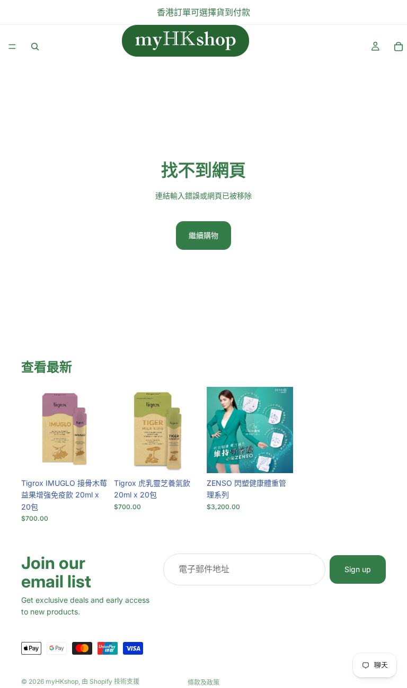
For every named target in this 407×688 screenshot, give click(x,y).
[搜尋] (35, 46)
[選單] (12, 46)
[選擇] (276, 456)
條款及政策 (203, 682)
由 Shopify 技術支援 (110, 681)
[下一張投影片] (281, 429)
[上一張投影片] (218, 429)
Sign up (357, 569)
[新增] (91, 456)
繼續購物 (203, 235)
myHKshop (62, 681)
